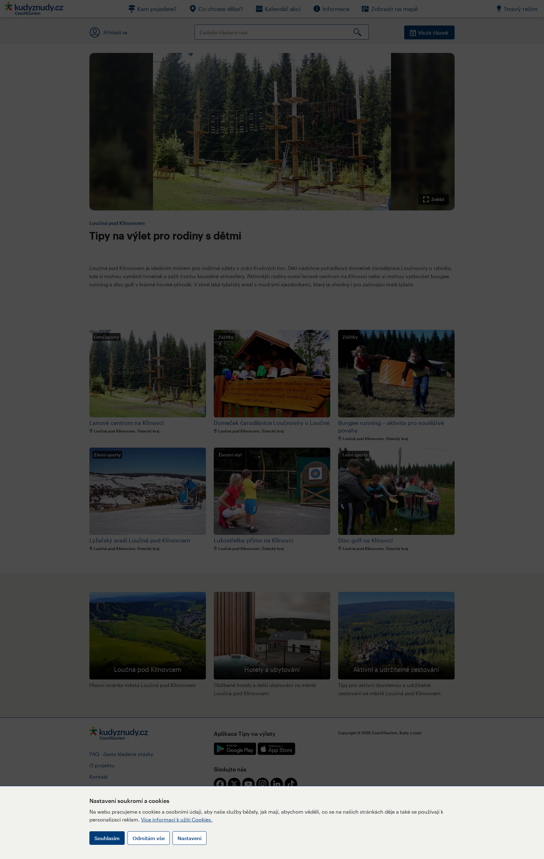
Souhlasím (107, 838)
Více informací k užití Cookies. (176, 819)
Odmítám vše (149, 838)
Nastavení (189, 838)
